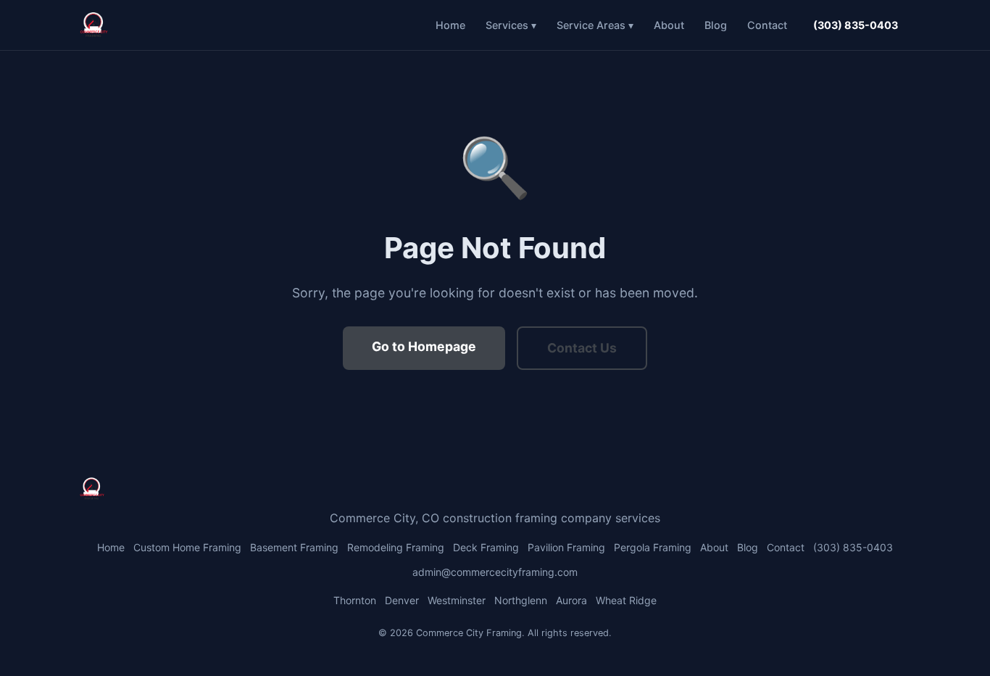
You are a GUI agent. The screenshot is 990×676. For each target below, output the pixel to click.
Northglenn (520, 600)
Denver (402, 600)
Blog (715, 25)
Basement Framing (294, 547)
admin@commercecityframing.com (495, 572)
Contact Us (582, 347)
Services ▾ (511, 25)
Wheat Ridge (626, 600)
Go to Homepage (424, 346)
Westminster (457, 600)
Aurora (571, 600)
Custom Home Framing (187, 547)
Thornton (354, 600)
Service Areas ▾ (595, 25)
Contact (767, 25)
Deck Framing (486, 547)
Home (450, 25)
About (669, 25)
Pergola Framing (652, 547)
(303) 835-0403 (855, 25)
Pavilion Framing (566, 547)
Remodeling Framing (395, 547)
